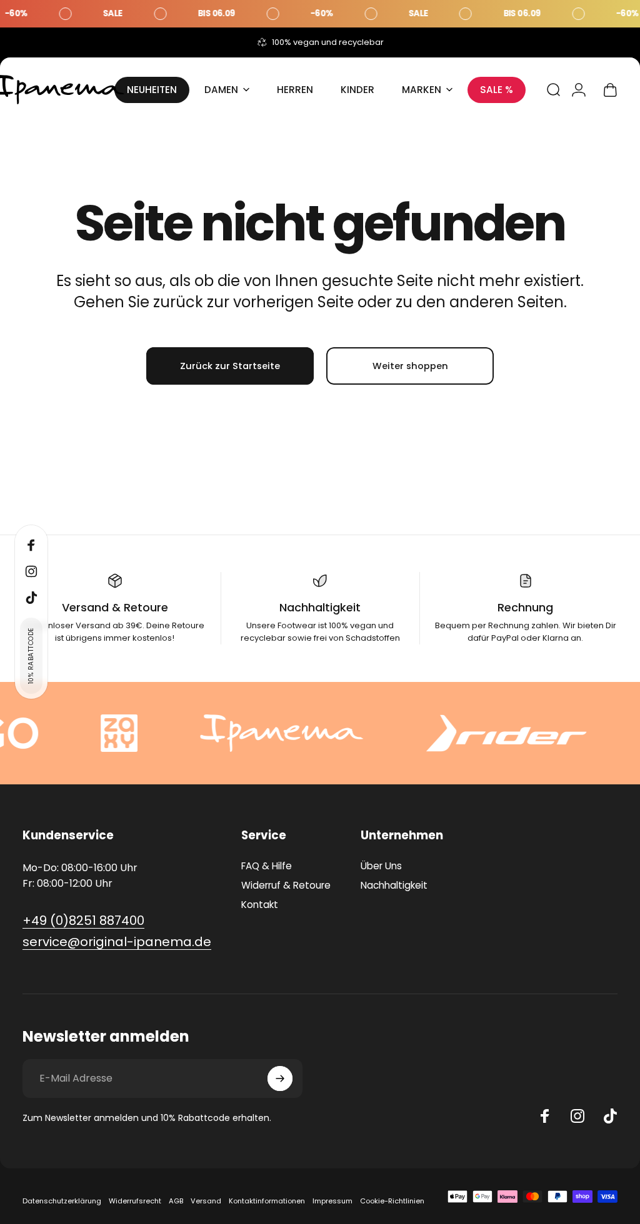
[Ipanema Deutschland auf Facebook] (545, 1115)
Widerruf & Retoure (286, 885)
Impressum (332, 1201)
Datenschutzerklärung (61, 1201)
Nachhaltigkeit (394, 885)
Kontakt (259, 905)
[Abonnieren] (280, 1078)
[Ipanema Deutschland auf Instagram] (577, 1115)
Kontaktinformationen (267, 1201)
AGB (176, 1201)
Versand (206, 1201)
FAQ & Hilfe (266, 866)
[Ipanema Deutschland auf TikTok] (610, 1115)
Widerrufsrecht (135, 1201)
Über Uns (381, 866)
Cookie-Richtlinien (392, 1201)
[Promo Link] (320, 13)
